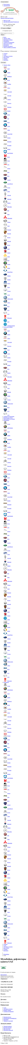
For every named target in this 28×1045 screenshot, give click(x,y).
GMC (8, 130)
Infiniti (8, 149)
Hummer (9, 141)
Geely (8, 126)
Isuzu (8, 157)
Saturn (8, 252)
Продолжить (4, 974)
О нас (4, 54)
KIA (8, 176)
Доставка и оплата (7, 56)
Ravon (8, 237)
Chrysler (9, 95)
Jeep (8, 172)
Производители (7, 1017)
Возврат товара (7, 1010)
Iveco (8, 160)
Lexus (8, 187)
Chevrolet (9, 91)
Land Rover (10, 183)
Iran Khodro (10, 153)
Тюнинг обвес (6, 38)
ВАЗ (8, 306)
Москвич (9, 318)
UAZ (8, 295)
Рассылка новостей (8, 1030)
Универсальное (11, 325)
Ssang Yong (10, 897)
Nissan (8, 222)
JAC (8, 164)
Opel (8, 226)
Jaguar (8, 168)
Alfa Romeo (10, 428)
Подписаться (4, 978)
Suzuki (8, 279)
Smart (8, 268)
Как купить (6, 57)
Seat (8, 260)
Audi (8, 68)
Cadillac (9, 84)
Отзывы (5, 58)
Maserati (9, 199)
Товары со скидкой (8, 1021)
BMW (8, 72)
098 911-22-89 (6, 20)
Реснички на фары (7, 39)
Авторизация (6, 5)
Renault (9, 241)
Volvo (8, 302)
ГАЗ (8, 310)
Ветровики (6, 45)
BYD (8, 80)
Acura (8, 424)
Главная (5, 53)
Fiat (8, 118)
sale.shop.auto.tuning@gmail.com (11, 21)
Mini (8, 214)
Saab (8, 249)
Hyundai (9, 145)
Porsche (9, 233)
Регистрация (6, 4)
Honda (8, 137)
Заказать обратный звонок (7, 18)
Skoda (8, 264)
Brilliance (9, 76)
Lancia (8, 180)
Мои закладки (6, 1029)
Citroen (9, 99)
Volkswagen (10, 298)
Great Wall (9, 134)
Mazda (8, 203)
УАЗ (8, 321)
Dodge (8, 111)
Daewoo (9, 103)
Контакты (5, 60)
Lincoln (9, 195)
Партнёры (5, 1019)
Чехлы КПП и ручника (9, 419)
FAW (8, 114)
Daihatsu (9, 107)
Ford (8, 122)
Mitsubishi (9, 218)
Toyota (8, 291)
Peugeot (9, 229)
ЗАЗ (8, 314)
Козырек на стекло (8, 46)
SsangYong (9, 272)
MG (8, 210)
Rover (8, 245)
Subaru (9, 275)
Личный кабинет (7, 1026)
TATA (8, 283)
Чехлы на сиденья (7, 43)
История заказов (7, 1027)
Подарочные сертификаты (9, 1018)
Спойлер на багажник (8, 42)
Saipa (8, 256)
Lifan (8, 191)
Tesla (8, 287)
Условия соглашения (8, 1011)
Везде (4, 37)
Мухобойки (6, 41)
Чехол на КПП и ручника (9, 47)
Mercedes (9, 206)
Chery (8, 88)
